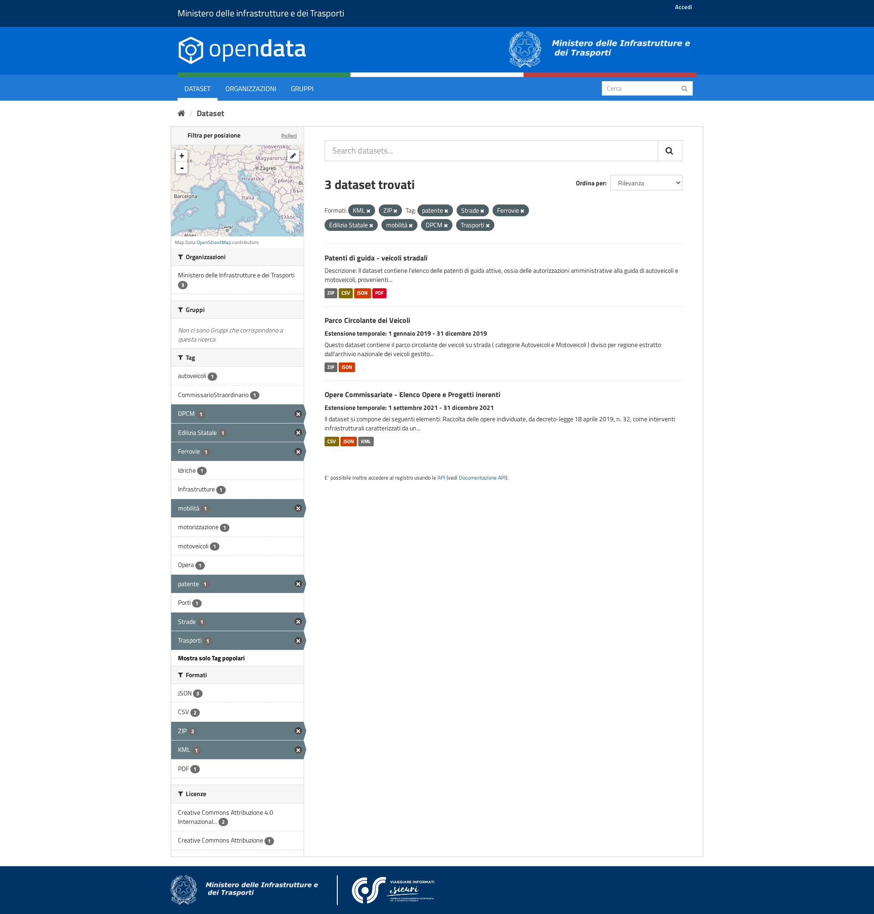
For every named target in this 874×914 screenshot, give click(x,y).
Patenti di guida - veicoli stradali (376, 257)
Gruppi (302, 88)
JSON (362, 292)
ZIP (330, 292)
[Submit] (684, 88)
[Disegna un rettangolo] (293, 156)
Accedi (683, 6)
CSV (345, 292)
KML (366, 441)
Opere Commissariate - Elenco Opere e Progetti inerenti (412, 394)
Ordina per (590, 183)
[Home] (181, 113)
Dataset (197, 88)
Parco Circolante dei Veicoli (367, 320)
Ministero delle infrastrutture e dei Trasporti (261, 13)
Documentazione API (482, 478)
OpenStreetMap (214, 242)
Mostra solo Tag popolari (211, 658)
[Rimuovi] (368, 210)
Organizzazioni (250, 88)
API (441, 478)
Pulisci (289, 135)
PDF (379, 292)
